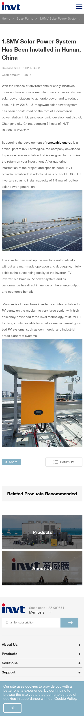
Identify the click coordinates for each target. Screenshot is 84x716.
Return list (67, 461)
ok (13, 708)
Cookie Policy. (65, 698)
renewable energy (59, 142)
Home (6, 18)
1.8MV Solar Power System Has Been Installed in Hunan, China (60, 18)
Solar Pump (25, 18)
